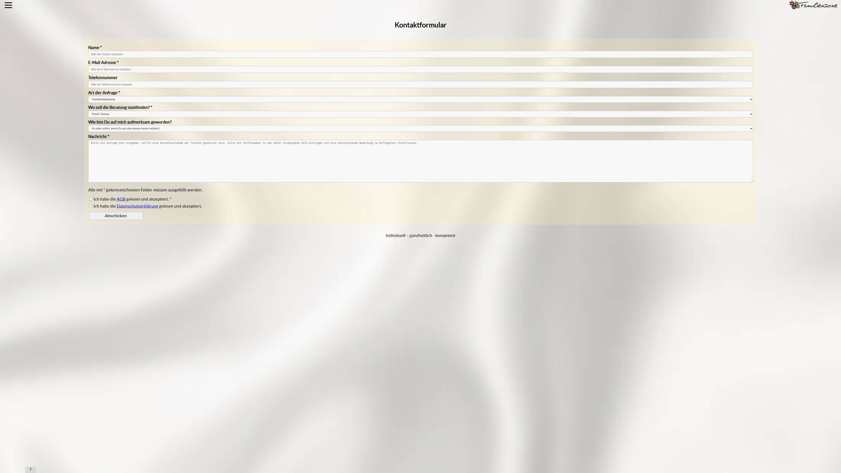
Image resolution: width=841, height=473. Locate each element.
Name (95, 47)
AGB (121, 199)
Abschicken (116, 216)
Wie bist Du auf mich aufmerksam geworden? (130, 122)
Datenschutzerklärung (137, 206)
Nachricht (98, 136)
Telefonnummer (103, 77)
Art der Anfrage (104, 92)
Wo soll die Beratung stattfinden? (120, 107)
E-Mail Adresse (103, 62)
